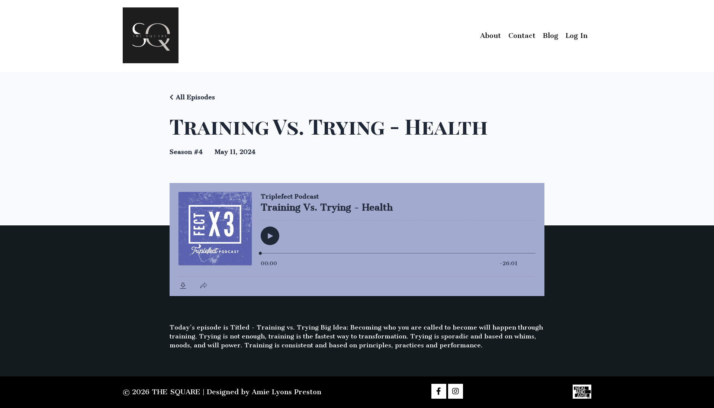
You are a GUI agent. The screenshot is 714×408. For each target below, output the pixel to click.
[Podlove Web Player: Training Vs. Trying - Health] (357, 239)
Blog (550, 35)
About (490, 35)
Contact (522, 35)
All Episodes (195, 97)
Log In (577, 35)
